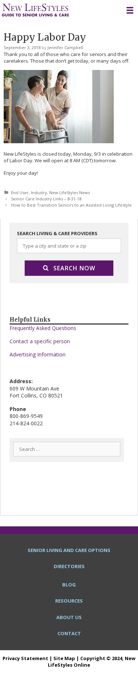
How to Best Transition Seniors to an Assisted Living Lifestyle (71, 205)
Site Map (64, 658)
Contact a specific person (40, 341)
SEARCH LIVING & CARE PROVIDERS (57, 233)
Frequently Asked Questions (43, 328)
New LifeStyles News (69, 192)
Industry (39, 192)
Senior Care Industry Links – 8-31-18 (46, 198)
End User (20, 192)
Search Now (74, 268)
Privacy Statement (25, 658)
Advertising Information (38, 354)
